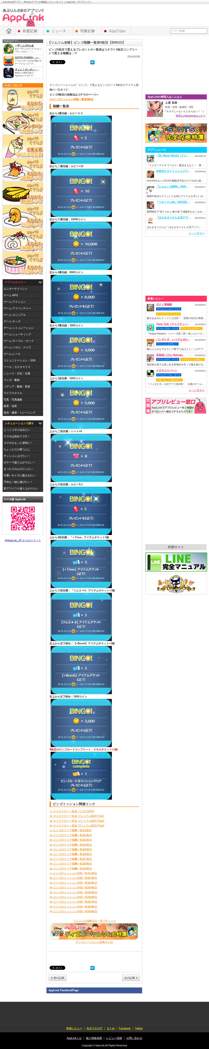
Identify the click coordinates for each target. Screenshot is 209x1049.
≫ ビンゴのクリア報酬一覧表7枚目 (71, 858)
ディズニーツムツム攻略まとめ (94, 942)
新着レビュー (30, 31)
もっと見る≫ (197, 233)
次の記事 (131, 978)
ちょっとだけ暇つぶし (17, 449)
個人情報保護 (94, 1038)
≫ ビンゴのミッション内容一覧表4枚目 (73, 887)
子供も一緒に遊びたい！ (18, 481)
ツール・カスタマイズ (17, 366)
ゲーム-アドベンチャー (17, 308)
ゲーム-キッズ (12, 321)
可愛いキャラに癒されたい (20, 475)
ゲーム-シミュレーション (19, 327)
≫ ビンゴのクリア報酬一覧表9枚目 (71, 868)
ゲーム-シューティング (17, 334)
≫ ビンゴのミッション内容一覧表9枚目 (73, 911)
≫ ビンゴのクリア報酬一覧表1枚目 (71, 830)
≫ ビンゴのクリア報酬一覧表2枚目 (71, 835)
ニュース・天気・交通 (17, 373)
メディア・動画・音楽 (17, 386)
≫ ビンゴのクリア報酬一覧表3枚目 (71, 839)
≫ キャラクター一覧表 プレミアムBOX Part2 (77, 820)
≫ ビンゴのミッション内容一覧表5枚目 (73, 892)
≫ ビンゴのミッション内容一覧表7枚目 (73, 901)
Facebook (125, 1028)
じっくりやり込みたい (17, 429)
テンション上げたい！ (17, 455)
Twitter (139, 1028)
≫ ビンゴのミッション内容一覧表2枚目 (73, 877)
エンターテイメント (16, 288)
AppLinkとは (74, 1038)
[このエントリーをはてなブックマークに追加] (92, 62)
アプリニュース (58, 31)
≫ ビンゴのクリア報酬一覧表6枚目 (71, 854)
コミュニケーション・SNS (20, 360)
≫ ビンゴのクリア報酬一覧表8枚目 (71, 863)
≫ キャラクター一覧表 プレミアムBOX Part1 (77, 816)
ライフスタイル (13, 393)
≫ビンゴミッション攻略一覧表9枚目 (71, 99)
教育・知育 (10, 406)
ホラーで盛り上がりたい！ (20, 462)
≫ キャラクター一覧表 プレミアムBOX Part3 (77, 825)
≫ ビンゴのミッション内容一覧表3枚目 (73, 882)
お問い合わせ (134, 1038)
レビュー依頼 (176, 406)
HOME (9, 31)
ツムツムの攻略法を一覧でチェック (94, 920)
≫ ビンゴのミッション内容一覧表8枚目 (73, 906)
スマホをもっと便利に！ (18, 442)
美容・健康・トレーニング (20, 412)
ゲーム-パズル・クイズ (17, 347)
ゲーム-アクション (15, 301)
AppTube (116, 31)
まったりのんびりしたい (18, 468)
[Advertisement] (132, 15)
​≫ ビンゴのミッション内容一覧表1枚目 (73, 873)
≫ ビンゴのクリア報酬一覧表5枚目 (71, 849)
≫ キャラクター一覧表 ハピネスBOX (72, 811)
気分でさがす (94, 1028)
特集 (87, 31)
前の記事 (57, 978)
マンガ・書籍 (12, 379)
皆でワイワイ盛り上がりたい (21, 488)
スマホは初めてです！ (17, 436)
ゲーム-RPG (11, 295)
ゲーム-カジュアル (15, 314)
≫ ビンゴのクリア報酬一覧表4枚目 (71, 844)
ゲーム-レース (12, 353)
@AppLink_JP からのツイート (23, 540)
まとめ (111, 1028)
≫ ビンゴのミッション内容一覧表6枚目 (73, 897)
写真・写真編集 (13, 399)
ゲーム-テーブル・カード (19, 340)
